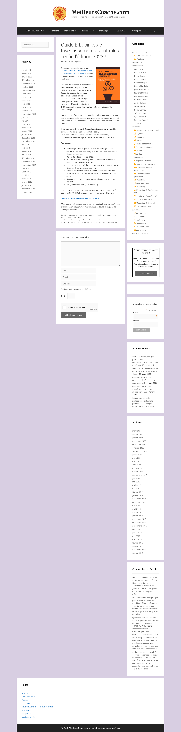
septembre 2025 (29, 90)
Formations (54, 31)
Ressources (86, 31)
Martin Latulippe (141, 96)
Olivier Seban (139, 106)
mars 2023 (26, 100)
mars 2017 (26, 127)
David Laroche (140, 79)
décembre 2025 (28, 80)
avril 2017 (26, 124)
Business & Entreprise (86, 215)
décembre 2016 (28, 138)
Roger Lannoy (140, 110)
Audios (139, 154)
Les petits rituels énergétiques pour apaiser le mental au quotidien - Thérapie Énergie (145, 600)
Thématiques (104, 31)
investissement (78, 217)
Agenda (139, 133)
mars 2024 (26, 97)
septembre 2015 (29, 165)
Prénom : (136, 321)
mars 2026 (26, 70)
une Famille (141, 223)
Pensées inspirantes (144, 147)
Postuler (25, 700)
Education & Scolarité (146, 203)
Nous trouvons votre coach (147, 130)
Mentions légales (29, 717)
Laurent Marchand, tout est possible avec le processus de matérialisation (90, 222)
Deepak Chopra (140, 82)
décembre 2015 (28, 158)
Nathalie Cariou (140, 99)
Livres (105, 215)
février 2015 (27, 182)
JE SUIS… (121, 31)
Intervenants (69, 31)
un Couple (140, 220)
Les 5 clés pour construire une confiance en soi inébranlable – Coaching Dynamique (145, 640)
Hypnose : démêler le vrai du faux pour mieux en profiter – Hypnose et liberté (144, 580)
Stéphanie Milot (140, 113)
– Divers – (138, 123)
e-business (68, 217)
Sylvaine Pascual (141, 120)
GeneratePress (113, 727)
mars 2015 (26, 178)
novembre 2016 (28, 141)
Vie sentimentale (143, 206)
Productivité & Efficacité (146, 196)
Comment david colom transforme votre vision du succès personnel (143, 389)
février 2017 (27, 131)
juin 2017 (25, 117)
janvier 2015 (27, 185)
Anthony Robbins (141, 69)
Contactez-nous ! (143, 55)
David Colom (139, 76)
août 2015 (26, 168)
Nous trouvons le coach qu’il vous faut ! (38, 706)
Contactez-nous (28, 696)
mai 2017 (25, 121)
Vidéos (139, 150)
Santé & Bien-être (144, 199)
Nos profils (26, 713)
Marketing (112, 215)
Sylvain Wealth (140, 116)
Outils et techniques (144, 143)
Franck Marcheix (141, 86)
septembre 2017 (29, 114)
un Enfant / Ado (142, 226)
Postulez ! (140, 59)
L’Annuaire (26, 703)
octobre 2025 (27, 87)
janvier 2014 (27, 192)
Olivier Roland (140, 103)
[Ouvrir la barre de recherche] (153, 31)
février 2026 (27, 73)
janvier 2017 (27, 134)
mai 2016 (25, 144)
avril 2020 (26, 104)
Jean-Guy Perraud (141, 89)
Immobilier (99, 215)
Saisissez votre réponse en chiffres (76, 289)
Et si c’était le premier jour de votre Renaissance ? (82, 220)
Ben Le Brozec (140, 72)
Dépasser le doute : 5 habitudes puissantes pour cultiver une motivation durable (145, 631)
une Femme (141, 216)
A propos (25, 693)
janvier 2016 (27, 154)
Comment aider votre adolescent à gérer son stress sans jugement (145, 380)
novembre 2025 (28, 83)
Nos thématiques (29, 710)
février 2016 (27, 151)
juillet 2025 (26, 93)
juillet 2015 (26, 171)
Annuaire (140, 137)
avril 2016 (26, 148)
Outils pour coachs (140, 31)
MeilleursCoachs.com (100, 12)
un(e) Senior (141, 230)
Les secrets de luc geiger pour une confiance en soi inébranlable (145, 646)
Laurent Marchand (141, 93)
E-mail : (145, 313)
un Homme (141, 213)
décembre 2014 (28, 188)
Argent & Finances (70, 215)
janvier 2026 (27, 76)
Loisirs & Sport (142, 183)
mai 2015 (25, 175)
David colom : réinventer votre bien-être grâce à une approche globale (145, 371)
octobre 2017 (27, 110)
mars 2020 (26, 107)
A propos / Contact (34, 31)
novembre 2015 (28, 161)
